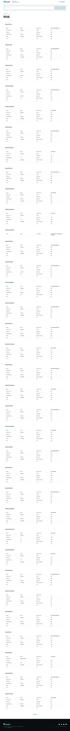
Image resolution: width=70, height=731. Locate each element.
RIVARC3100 (8, 168)
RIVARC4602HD (9, 426)
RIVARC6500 (9, 488)
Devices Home (5, 13)
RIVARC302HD (9, 147)
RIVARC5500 (8, 447)
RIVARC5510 (8, 467)
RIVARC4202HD (9, 385)
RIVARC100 (8, 24)
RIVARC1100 (8, 45)
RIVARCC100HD (9, 591)
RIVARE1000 (8, 611)
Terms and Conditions (63, 726)
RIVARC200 (8, 127)
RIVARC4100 (8, 364)
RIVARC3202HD (9, 209)
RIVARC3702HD (9, 344)
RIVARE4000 (9, 673)
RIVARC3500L (9, 262)
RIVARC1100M (9, 86)
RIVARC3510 (8, 323)
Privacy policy (57, 726)
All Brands (35, 714)
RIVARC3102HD (9, 189)
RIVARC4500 (9, 406)
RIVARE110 (8, 632)
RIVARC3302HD (9, 230)
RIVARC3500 (9, 241)
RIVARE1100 (8, 652)
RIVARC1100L (9, 65)
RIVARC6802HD (9, 550)
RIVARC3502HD (9, 303)
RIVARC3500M (9, 282)
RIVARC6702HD (9, 529)
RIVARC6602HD (9, 508)
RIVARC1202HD (9, 106)
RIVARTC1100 (9, 694)
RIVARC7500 (8, 570)
